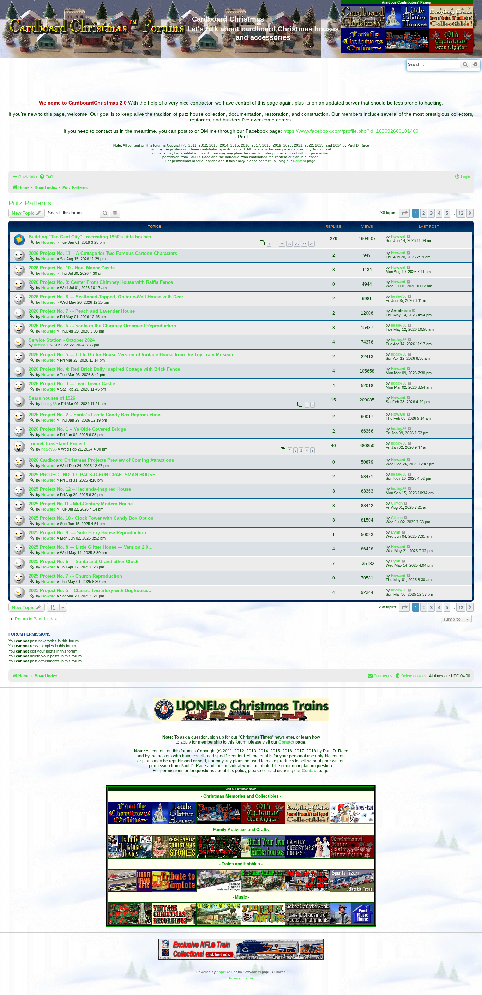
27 (304, 244)
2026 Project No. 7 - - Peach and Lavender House (82, 311)
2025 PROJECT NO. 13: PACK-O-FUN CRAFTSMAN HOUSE (92, 474)
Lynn (395, 532)
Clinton (397, 503)
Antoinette (401, 311)
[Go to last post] (408, 236)
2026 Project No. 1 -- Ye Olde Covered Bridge (77, 429)
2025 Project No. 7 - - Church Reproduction (75, 576)
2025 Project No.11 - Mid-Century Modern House (81, 503)
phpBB (222, 972)
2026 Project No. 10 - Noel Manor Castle (72, 267)
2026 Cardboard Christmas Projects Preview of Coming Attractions (101, 460)
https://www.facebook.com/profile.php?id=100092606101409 (350, 131)
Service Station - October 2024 (62, 340)
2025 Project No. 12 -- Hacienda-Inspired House (80, 489)
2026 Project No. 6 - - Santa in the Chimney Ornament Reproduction (102, 325)
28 (311, 244)
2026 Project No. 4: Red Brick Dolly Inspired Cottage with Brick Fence (104, 369)
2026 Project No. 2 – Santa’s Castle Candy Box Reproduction (95, 414)
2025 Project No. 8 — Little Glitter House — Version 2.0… (91, 547)
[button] (404, 213)
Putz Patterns (29, 203)
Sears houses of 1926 (52, 398)
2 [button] (423, 213)
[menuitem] (46, 177)
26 (297, 244)
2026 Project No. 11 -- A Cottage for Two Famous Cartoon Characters (103, 253)
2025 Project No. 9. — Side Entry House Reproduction (87, 532)
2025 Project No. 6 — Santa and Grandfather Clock (83, 561)
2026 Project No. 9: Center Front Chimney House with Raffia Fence (101, 282)
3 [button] (431, 213)
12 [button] (460, 213)
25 (289, 244)
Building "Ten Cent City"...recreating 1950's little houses (90, 236)
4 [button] (439, 213)
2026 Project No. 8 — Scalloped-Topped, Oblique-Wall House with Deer (106, 296)
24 (282, 244)
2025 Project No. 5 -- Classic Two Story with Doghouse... (90, 590)
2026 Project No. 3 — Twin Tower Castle (72, 383)
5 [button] (447, 213)
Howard (48, 242)
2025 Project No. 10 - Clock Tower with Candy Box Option (91, 518)
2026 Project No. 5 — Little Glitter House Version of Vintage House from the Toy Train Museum (132, 354)
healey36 (398, 296)
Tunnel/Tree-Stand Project (57, 443)
